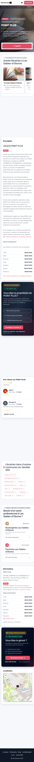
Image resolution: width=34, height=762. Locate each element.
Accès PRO (19, 755)
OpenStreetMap (22, 701)
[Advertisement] (17, 116)
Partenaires (13, 752)
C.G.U (13, 755)
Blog (19, 752)
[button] (17, 686)
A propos (5, 752)
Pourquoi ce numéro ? (25, 589)
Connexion (28, 2)
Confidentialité (26, 752)
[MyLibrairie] (8, 2)
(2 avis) (12, 28)
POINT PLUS (10, 618)
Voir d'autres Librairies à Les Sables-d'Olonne (17, 276)
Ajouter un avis (9, 414)
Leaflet (15, 701)
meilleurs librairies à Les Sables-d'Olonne (18, 237)
